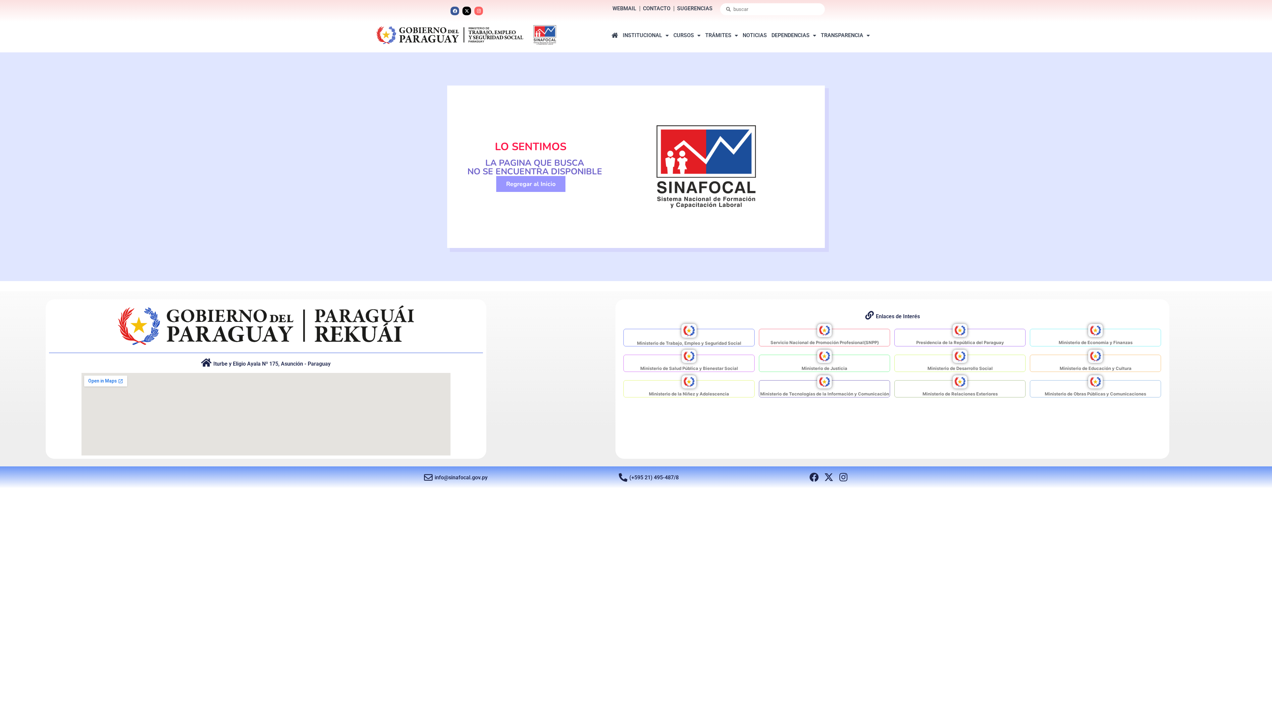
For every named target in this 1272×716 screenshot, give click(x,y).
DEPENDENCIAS (790, 35)
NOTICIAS (755, 35)
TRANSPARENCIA (842, 35)
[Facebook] (454, 11)
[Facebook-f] (814, 477)
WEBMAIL (624, 8)
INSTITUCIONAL (642, 35)
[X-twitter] (466, 11)
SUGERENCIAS (695, 8)
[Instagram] (478, 11)
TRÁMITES (718, 35)
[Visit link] (689, 337)
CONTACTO (656, 8)
